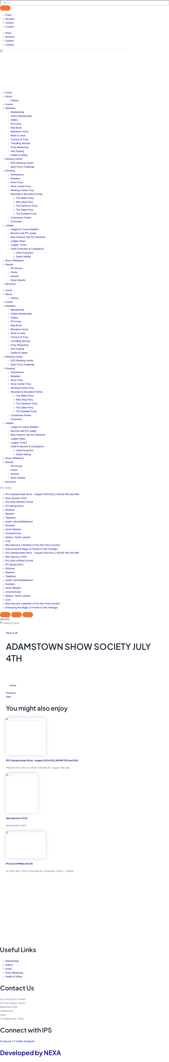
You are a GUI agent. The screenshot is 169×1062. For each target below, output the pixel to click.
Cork (8, 541)
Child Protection (24, 252)
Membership (17, 112)
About (8, 96)
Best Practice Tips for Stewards (28, 237)
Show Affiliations (14, 260)
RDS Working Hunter (22, 162)
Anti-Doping (17, 151)
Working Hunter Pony (22, 190)
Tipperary (10, 517)
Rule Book (16, 127)
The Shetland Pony (26, 213)
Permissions (17, 174)
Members (10, 108)
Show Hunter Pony (21, 186)
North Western (13, 529)
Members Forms (19, 131)
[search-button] (5, 8)
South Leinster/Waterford (19, 521)
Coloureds (16, 221)
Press (8, 15)
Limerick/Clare (13, 533)
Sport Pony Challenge (22, 166)
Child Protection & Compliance (27, 248)
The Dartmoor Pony (26, 205)
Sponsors (10, 284)
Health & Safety (19, 155)
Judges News (18, 241)
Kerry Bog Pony (24, 202)
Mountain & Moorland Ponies (26, 194)
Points (14, 272)
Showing (10, 170)
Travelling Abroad (20, 143)
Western (9, 513)
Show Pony (17, 182)
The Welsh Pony (25, 198)
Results (9, 264)
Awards (15, 276)
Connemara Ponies (21, 217)
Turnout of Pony (19, 139)
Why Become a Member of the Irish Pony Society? (32, 545)
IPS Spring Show (14, 506)
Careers (9, 22)
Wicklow (10, 509)
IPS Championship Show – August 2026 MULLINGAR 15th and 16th (42, 494)
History (14, 100)
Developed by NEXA (30, 1053)
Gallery (14, 119)
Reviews (10, 19)
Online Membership (21, 116)
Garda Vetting (23, 256)
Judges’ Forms (19, 244)
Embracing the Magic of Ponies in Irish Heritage (31, 549)
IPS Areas (16, 123)
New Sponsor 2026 (16, 498)
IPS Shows (16, 268)
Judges (9, 225)
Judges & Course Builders (25, 229)
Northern (10, 525)
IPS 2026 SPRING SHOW (19, 502)
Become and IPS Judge (23, 233)
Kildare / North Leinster (17, 537)
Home (8, 92)
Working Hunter (13, 159)
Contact (9, 26)
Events (9, 104)
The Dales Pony (24, 209)
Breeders (15, 178)
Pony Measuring (19, 147)
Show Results (18, 280)
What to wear (18, 135)
